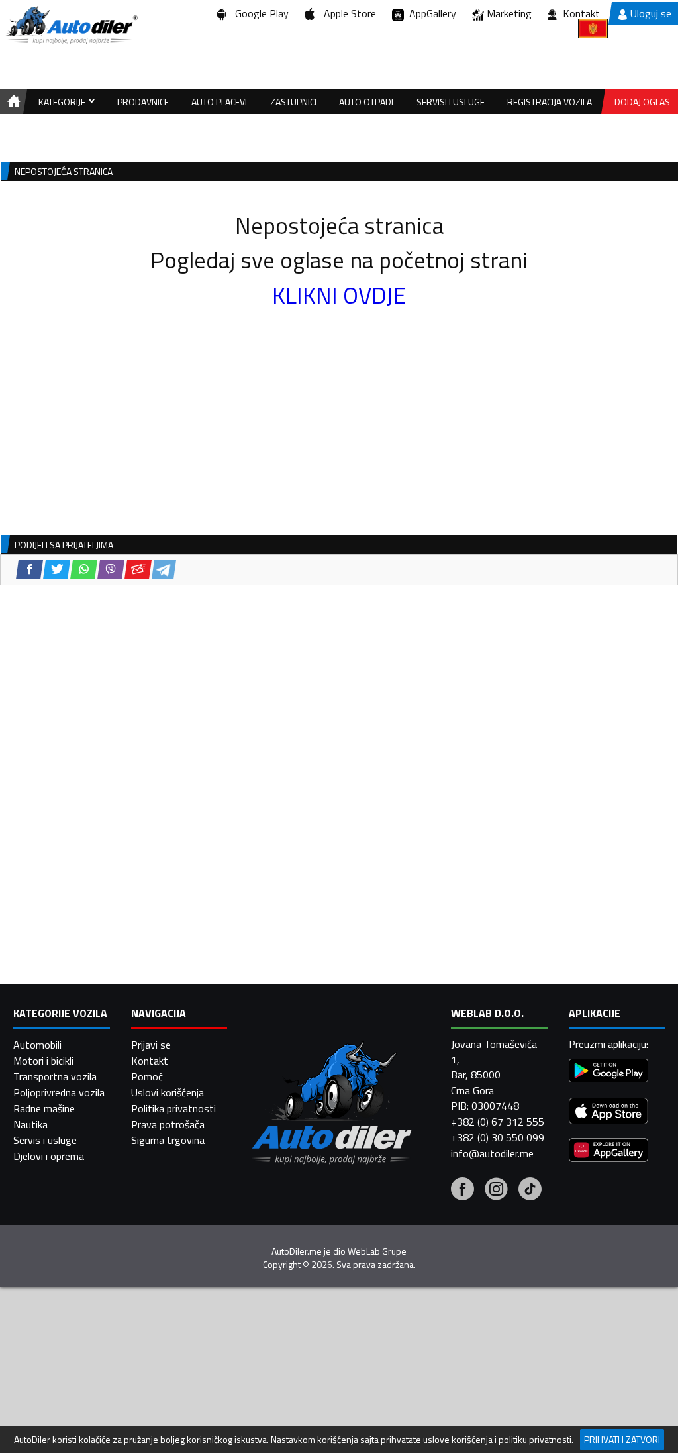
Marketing (509, 13)
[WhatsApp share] (84, 569)
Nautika (30, 1124)
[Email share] (138, 569)
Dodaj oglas (642, 102)
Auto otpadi (366, 102)
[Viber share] (111, 569)
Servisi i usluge (450, 102)
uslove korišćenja (458, 1439)
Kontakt (581, 13)
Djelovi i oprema (48, 1156)
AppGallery (430, 13)
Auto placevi (219, 102)
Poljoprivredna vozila (59, 1092)
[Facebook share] (29, 569)
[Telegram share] (163, 569)
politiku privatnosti (535, 1439)
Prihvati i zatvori (622, 1439)
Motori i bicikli (43, 1061)
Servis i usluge (45, 1140)
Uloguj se (650, 13)
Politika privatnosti (173, 1108)
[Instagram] (496, 1190)
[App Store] (608, 1112)
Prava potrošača (168, 1124)
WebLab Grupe (377, 1251)
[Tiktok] (530, 1190)
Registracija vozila (549, 102)
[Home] (11, 101)
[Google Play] (608, 1072)
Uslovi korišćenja (167, 1092)
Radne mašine (44, 1108)
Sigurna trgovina (168, 1140)
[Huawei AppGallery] (608, 1152)
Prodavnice (143, 102)
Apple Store (347, 13)
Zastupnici (293, 102)
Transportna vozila (55, 1076)
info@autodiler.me (492, 1153)
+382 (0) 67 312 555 (497, 1122)
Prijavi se (151, 1045)
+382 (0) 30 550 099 (497, 1137)
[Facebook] (462, 1190)
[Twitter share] (57, 569)
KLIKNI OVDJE (339, 295)
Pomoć (147, 1076)
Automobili (37, 1045)
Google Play (259, 13)
